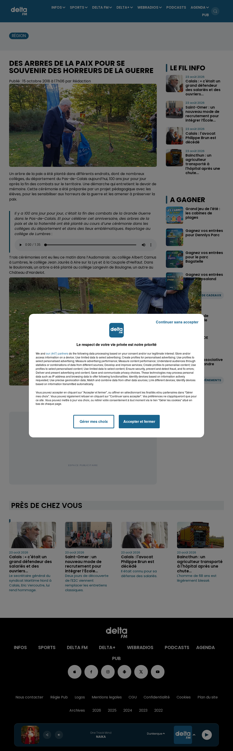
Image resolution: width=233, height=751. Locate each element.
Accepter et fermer (139, 421)
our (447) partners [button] (57, 353)
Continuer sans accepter (177, 322)
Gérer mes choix (94, 421)
